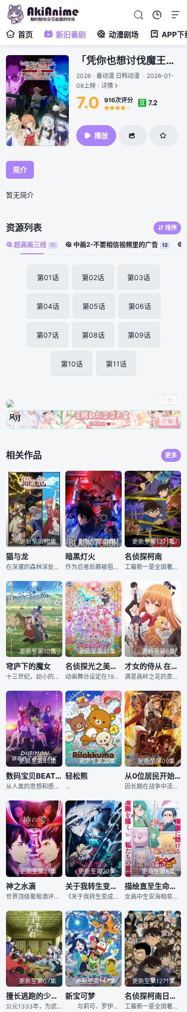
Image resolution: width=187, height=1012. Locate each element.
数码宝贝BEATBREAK (34, 776)
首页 (25, 34)
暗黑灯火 (80, 556)
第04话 (47, 306)
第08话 (93, 335)
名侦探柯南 (143, 556)
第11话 (116, 364)
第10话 (72, 364)
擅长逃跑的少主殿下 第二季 (34, 996)
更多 (171, 455)
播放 (101, 135)
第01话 (48, 277)
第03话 (138, 277)
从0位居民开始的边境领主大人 (153, 776)
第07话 (47, 335)
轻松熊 (76, 776)
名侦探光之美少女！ (93, 666)
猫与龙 (17, 556)
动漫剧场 (124, 34)
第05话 (93, 306)
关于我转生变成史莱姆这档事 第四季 (93, 886)
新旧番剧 (71, 34)
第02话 (93, 277)
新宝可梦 (80, 996)
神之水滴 (21, 886)
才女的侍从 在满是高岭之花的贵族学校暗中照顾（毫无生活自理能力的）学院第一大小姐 (153, 666)
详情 (125, 80)
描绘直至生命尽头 (153, 886)
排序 (171, 227)
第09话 (139, 335)
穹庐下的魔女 (28, 666)
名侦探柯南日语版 (153, 996)
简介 (20, 169)
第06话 (139, 306)
